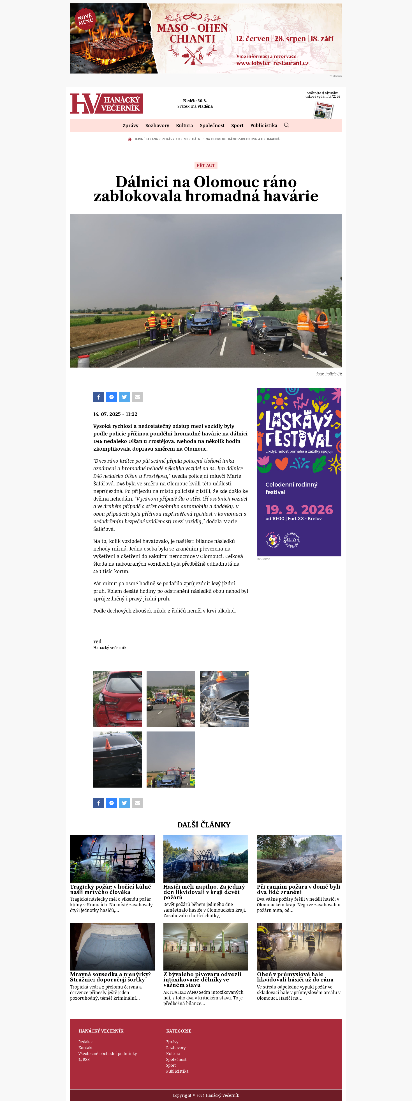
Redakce (86, 1041)
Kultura (184, 125)
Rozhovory (157, 125)
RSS (86, 1059)
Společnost (212, 125)
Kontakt (85, 1047)
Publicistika (263, 125)
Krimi (184, 139)
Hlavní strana (147, 139)
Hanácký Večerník (106, 103)
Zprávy (130, 125)
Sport (237, 125)
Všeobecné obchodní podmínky (107, 1053)
